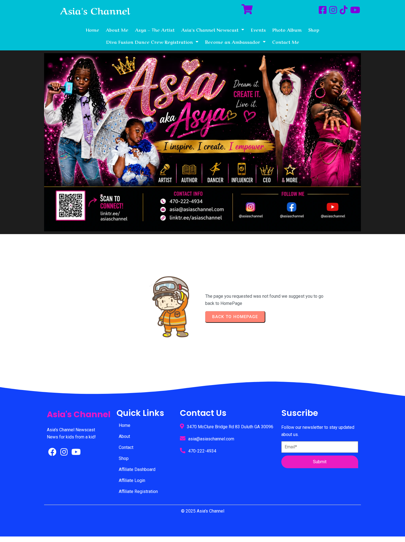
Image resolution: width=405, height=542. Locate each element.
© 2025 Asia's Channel (202, 511)
